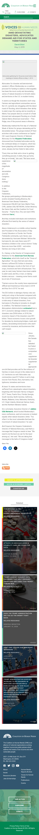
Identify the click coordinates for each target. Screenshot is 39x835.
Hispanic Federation (23, 139)
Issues (5, 772)
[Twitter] (9, 767)
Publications (25, 780)
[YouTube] (17, 767)
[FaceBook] (5, 767)
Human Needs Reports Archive (26, 771)
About (5, 769)
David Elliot (19, 45)
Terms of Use (24, 826)
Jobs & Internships (9, 778)
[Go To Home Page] (18, 5)
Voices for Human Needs (27, 776)
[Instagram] (13, 767)
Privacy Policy (14, 826)
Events (23, 783)
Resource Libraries (9, 775)
